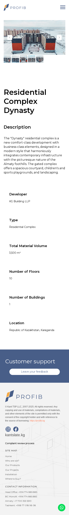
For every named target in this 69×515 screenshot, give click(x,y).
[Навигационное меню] (62, 7)
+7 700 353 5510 (22, 501)
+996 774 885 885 (27, 492)
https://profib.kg (37, 420)
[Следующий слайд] (59, 37)
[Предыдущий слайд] (9, 37)
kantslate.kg (15, 435)
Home (8, 456)
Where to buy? (13, 478)
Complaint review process (19, 443)
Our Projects (12, 470)
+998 (19, 505)
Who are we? (12, 460)
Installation (11, 474)
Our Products (12, 465)
